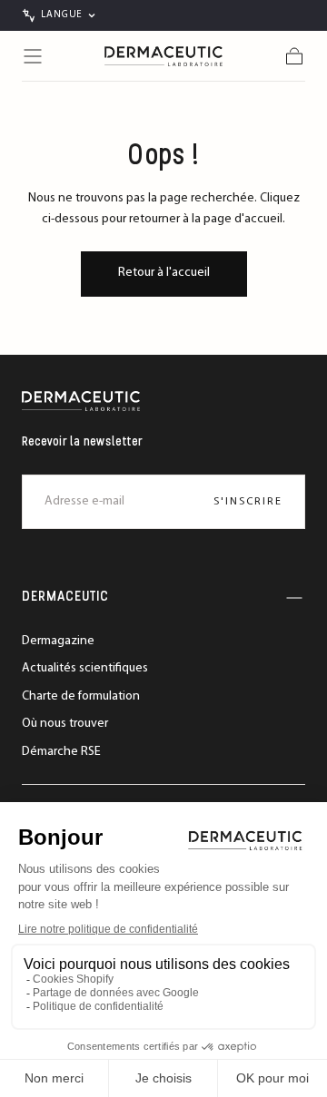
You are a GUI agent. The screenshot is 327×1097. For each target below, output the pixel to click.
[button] (33, 56)
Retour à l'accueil (164, 272)
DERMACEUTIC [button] (65, 597)
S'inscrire (247, 501)
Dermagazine (58, 641)
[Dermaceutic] (81, 401)
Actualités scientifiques (85, 668)
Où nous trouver (65, 723)
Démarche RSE (61, 752)
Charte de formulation (81, 696)
